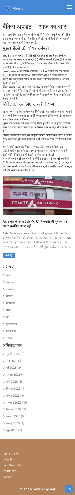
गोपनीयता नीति (13, 465)
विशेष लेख (11, 331)
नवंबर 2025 (15, 395)
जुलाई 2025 (15, 423)
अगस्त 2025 (15, 416)
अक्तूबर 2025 (16, 402)
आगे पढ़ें (8, 255)
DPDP (8, 477)
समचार (9, 338)
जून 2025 (14, 430)
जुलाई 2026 (14, 354)
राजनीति (10, 289)
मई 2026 (13, 368)
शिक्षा (8, 310)
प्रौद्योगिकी (11, 324)
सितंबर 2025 (16, 409)
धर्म (7, 317)
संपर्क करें (10, 471)
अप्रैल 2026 (15, 374)
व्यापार (9, 296)
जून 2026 (13, 361)
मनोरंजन (10, 303)
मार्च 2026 (14, 381)
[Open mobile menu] (69, 7)
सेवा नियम (10, 459)
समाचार (10, 282)
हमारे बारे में (11, 454)
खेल (8, 275)
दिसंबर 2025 (15, 388)
